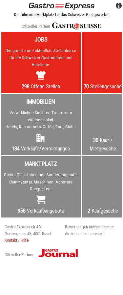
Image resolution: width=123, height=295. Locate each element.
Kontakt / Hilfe (17, 240)
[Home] (61, 6)
